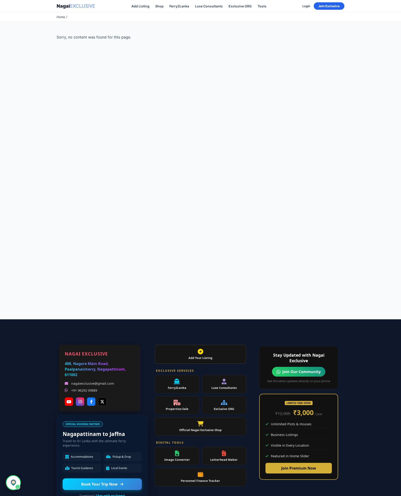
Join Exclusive (329, 6)
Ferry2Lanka (179, 6)
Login (306, 6)
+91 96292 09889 (84, 390)
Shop (159, 6)
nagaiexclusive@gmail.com (92, 383)
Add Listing (140, 6)
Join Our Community (301, 371)
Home (61, 17)
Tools (262, 6)
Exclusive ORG (240, 6)
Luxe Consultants (209, 6)
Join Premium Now (298, 468)
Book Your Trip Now (99, 484)
